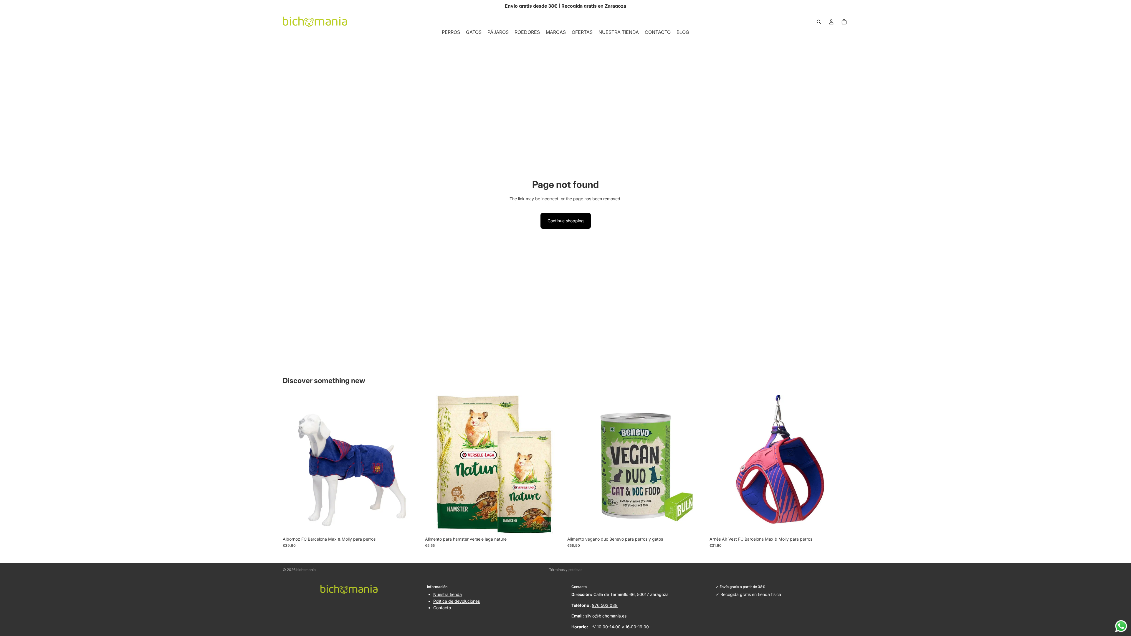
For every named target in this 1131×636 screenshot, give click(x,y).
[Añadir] (554, 524)
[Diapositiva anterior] (291, 464)
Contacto (442, 607)
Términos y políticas (565, 569)
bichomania (306, 569)
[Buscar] (818, 21)
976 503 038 (605, 605)
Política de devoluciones (456, 601)
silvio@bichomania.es (605, 615)
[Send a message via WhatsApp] (1121, 626)
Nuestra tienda (447, 594)
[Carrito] (844, 21)
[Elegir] (412, 524)
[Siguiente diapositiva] (412, 464)
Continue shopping (566, 220)
